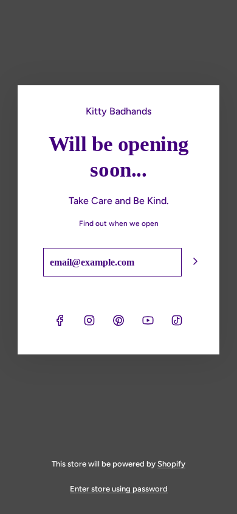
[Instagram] (89, 320)
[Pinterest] (118, 320)
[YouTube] (147, 320)
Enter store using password (119, 488)
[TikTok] (176, 320)
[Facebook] (60, 320)
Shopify (171, 463)
